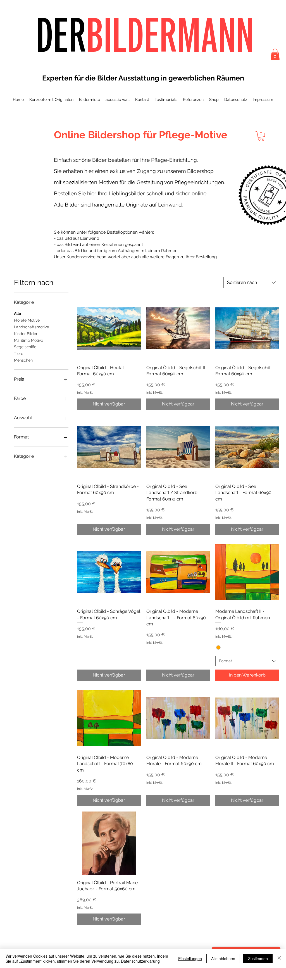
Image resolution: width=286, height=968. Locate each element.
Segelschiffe (25, 347)
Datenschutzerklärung (140, 961)
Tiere (18, 353)
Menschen (23, 360)
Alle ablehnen (223, 958)
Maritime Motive (28, 340)
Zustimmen (258, 958)
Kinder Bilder (25, 333)
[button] (275, 54)
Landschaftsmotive (31, 327)
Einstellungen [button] (190, 958)
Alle (17, 313)
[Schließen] (279, 958)
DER (61, 34)
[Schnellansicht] (109, 328)
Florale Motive (27, 320)
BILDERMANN (170, 34)
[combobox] (251, 282)
